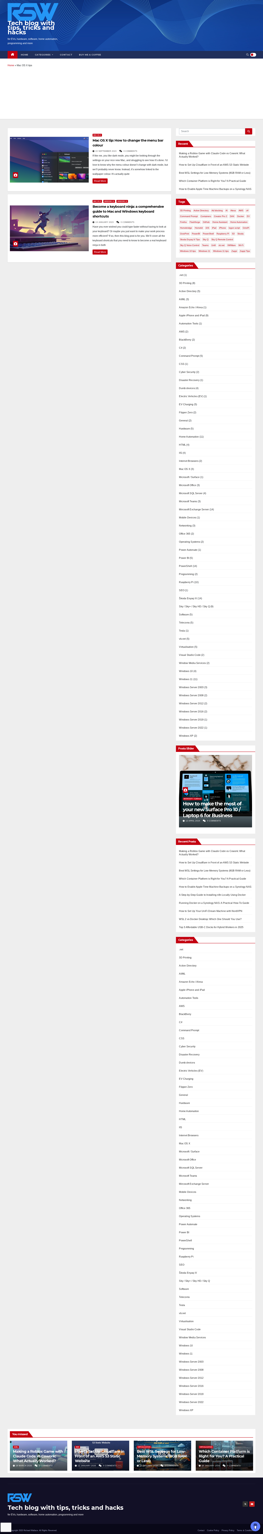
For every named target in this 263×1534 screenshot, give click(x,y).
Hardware (184, 428)
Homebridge (186, 228)
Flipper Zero (186, 412)
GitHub (206, 222)
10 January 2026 (211, 1466)
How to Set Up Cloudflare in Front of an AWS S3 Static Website (214, 164)
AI (227, 210)
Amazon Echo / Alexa (191, 307)
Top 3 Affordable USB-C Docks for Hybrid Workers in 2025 (211, 927)
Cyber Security (187, 372)
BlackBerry (185, 339)
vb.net (221, 245)
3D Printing (185, 210)
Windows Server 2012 (191, 703)
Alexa (233, 210)
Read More (100, 181)
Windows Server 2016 (191, 711)
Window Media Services (192, 663)
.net (181, 275)
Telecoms (184, 622)
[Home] (13, 55)
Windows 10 (109, 201)
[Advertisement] (131, 91)
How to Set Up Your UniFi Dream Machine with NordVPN (210, 911)
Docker (240, 216)
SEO (181, 590)
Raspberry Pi (223, 233)
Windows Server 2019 (191, 719)
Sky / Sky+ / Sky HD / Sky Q (194, 606)
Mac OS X (97, 135)
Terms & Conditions (245, 1530)
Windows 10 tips (188, 251)
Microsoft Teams (188, 501)
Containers (206, 216)
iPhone (222, 228)
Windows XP (186, 736)
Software (184, 614)
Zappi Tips (245, 251)
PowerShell (208, 233)
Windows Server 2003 (191, 687)
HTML (182, 445)
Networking (185, 525)
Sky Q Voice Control (189, 245)
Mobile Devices (187, 517)
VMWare (231, 245)
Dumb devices (187, 388)
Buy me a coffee (90, 54)
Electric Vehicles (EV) (191, 396)
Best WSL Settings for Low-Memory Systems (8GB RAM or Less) (214, 173)
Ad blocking (217, 210)
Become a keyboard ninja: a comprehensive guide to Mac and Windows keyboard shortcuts (128, 211)
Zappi (234, 251)
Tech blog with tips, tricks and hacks (31, 27)
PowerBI (196, 233)
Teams (205, 245)
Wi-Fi (241, 245)
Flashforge (195, 222)
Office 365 (184, 533)
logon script (234, 228)
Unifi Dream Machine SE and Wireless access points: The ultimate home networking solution (214, 812)
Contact (66, 54)
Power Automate (188, 550)
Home (11, 65)
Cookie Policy (213, 1530)
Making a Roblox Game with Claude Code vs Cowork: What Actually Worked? (38, 1456)
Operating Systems (189, 542)
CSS (181, 364)
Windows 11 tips (221, 251)
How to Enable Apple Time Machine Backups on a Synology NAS (215, 189)
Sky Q (206, 239)
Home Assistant (219, 222)
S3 (233, 233)
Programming (186, 574)
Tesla (182, 630)
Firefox (183, 222)
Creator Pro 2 (220, 216)
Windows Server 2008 (191, 695)
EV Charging (186, 404)
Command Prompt (189, 216)
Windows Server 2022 (191, 727)
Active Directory (201, 210)
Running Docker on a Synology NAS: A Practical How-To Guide (214, 903)
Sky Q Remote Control (222, 239)
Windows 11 (122, 201)
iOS (207, 228)
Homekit (199, 228)
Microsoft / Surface (189, 477)
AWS (241, 210)
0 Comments (130, 151)
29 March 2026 (24, 1466)
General (183, 420)
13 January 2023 (104, 222)
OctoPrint (184, 233)
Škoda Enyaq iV (188, 598)
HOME (24, 54)
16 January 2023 (195, 821)
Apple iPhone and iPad (192, 315)
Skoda (240, 233)
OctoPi (246, 228)
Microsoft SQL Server (190, 493)
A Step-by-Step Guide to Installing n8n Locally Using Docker (212, 895)
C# (180, 348)
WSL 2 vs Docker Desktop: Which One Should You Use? (210, 919)
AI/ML (182, 299)
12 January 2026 (87, 1466)
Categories (43, 54)
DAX (232, 216)
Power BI (184, 558)
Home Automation (238, 222)
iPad (214, 228)
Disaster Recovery (189, 380)
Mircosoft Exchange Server (194, 509)
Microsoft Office (187, 485)
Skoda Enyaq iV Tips (190, 239)
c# (247, 210)
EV (248, 216)
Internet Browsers (188, 461)
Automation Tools (188, 323)
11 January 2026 (149, 1466)
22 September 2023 (106, 151)
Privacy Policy (228, 1530)
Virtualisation (186, 647)
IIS (180, 453)
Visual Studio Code (190, 655)
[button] (247, 54)
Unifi (213, 245)
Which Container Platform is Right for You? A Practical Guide (212, 181)
